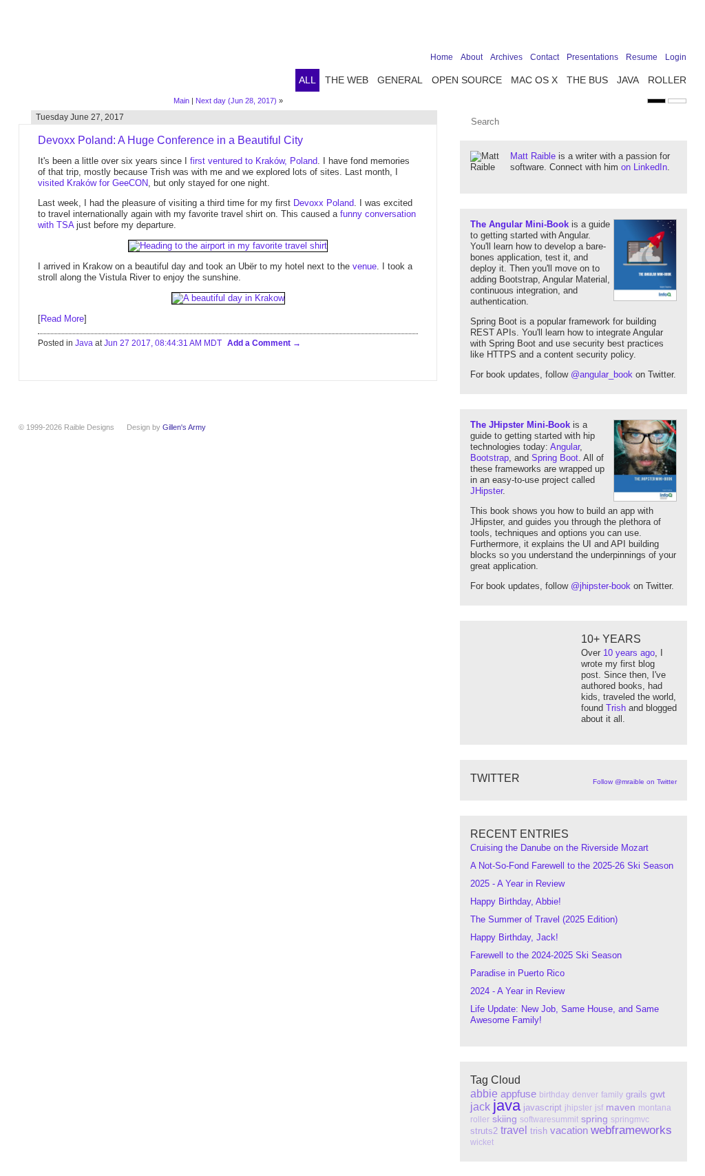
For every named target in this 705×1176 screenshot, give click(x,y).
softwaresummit (549, 1119)
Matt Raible (533, 156)
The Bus (587, 79)
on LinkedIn (644, 167)
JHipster (486, 491)
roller (480, 1119)
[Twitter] (614, 29)
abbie (484, 1094)
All (307, 79)
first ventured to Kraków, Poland (253, 161)
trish (538, 1131)
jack (480, 1107)
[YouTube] (657, 29)
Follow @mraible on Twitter (635, 781)
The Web (346, 79)
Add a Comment (260, 343)
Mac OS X (534, 79)
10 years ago (629, 653)
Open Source (467, 79)
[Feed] (678, 29)
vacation (569, 1130)
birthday (554, 1095)
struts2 (484, 1131)
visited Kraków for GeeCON (93, 183)
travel (514, 1130)
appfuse (518, 1094)
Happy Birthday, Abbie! (515, 901)
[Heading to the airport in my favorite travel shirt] (228, 245)
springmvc (630, 1119)
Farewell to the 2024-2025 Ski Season (546, 955)
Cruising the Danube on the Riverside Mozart (559, 848)
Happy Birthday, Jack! (514, 937)
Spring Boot (555, 458)
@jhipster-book (601, 586)
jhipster (578, 1108)
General (400, 79)
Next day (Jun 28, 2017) (236, 100)
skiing (504, 1118)
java (506, 1105)
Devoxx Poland (323, 203)
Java (628, 79)
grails (636, 1094)
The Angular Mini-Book (519, 224)
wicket (482, 1142)
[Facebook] (593, 29)
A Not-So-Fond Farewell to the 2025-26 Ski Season (571, 865)
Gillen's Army (184, 427)
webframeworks (631, 1130)
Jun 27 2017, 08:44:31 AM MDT (163, 343)
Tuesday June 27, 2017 (80, 117)
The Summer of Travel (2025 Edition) (544, 919)
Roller (667, 79)
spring (594, 1118)
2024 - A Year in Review (517, 991)
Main (181, 100)
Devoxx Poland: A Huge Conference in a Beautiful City (170, 140)
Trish (616, 708)
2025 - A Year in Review (517, 883)
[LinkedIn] (635, 29)
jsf (599, 1108)
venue (364, 266)
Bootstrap (489, 458)
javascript (542, 1107)
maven (620, 1107)
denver (585, 1095)
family (612, 1095)
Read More (62, 318)
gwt (657, 1094)
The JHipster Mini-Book (520, 425)
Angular (565, 447)
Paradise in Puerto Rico (517, 973)
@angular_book (602, 374)
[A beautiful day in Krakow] (228, 298)
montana (654, 1108)
